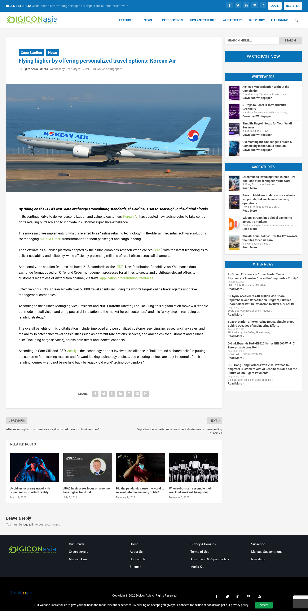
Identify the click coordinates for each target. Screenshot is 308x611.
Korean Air (130, 217)
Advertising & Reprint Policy (209, 559)
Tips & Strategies (202, 20)
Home (134, 544)
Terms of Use (199, 552)
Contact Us (137, 559)
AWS (157, 250)
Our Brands (76, 544)
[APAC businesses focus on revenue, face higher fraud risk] (87, 467)
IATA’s (120, 267)
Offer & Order (50, 239)
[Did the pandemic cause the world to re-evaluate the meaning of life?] (140, 467)
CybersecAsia (78, 552)
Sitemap (135, 567)
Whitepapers (233, 20)
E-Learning (279, 20)
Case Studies (31, 52)
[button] (297, 23)
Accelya (73, 351)
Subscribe (258, 544)
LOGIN (274, 5)
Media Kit (197, 567)
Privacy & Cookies (203, 544)
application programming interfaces (126, 278)
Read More (249, 188)
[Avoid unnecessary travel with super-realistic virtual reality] (34, 467)
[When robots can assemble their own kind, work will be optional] (193, 467)
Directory (257, 20)
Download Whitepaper (257, 98)
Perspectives (172, 20)
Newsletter (259, 559)
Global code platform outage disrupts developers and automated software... (81, 6)
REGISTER (293, 5)
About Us (136, 552)
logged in (29, 524)
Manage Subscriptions (266, 552)
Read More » (236, 289)
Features (126, 20)
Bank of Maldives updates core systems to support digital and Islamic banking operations (270, 199)
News (148, 20)
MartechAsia (78, 559)
